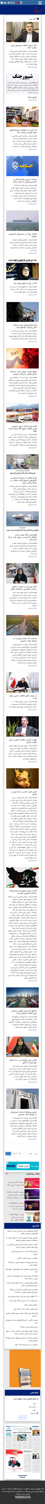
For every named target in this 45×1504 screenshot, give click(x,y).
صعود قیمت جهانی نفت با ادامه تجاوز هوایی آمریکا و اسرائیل (23, 373)
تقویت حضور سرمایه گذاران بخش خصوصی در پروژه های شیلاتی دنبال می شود (22, 1245)
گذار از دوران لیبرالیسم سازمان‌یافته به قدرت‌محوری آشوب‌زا (23, 892)
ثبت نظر (23, 1417)
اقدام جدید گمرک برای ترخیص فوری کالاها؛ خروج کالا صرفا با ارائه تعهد (22, 429)
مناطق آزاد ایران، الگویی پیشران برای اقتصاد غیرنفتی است (24, 1012)
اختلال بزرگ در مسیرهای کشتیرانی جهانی (22, 235)
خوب (34, 1410)
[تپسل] (7, 1163)
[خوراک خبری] (5, 2)
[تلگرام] (7, 2)
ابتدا (36, 1153)
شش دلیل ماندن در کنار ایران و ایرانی (24, 793)
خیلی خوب (32, 1406)
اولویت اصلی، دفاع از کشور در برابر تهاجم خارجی (23, 741)
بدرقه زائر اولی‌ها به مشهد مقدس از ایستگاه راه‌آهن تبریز (23, 1263)
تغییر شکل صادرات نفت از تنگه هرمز (25, 1309)
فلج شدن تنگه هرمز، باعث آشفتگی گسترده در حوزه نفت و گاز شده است (22, 537)
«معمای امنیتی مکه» (31, 1305)
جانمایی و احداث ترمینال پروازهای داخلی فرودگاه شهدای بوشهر (22, 1339)
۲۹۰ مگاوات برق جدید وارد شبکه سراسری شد (23, 1296)
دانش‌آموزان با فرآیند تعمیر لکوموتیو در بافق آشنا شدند (22, 1270)
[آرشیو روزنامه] (2, 2)
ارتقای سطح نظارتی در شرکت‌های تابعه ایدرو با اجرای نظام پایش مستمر (22, 1284)
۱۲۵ (14, 1153)
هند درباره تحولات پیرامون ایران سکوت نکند (24, 46)
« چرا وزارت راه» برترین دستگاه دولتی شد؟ (23, 1300)
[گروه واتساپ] (13, 2)
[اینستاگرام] (10, 2)
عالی (34, 1403)
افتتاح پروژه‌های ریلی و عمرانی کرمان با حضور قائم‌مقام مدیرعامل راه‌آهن (22, 1232)
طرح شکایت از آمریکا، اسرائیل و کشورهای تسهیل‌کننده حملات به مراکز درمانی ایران (23, 480)
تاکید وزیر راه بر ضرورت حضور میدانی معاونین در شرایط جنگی (23, 588)
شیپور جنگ (32, 97)
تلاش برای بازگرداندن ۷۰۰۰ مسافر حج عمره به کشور (23, 1061)
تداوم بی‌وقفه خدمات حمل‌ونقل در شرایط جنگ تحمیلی (23, 1113)
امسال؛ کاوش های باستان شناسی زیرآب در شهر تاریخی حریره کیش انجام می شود (22, 1332)
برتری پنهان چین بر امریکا (29, 1327)
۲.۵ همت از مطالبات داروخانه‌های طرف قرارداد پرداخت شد (23, 131)
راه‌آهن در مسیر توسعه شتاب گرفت (26, 1344)
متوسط (33, 1413)
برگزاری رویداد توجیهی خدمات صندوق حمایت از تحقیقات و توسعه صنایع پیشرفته (22, 1239)
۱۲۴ (20, 1153)
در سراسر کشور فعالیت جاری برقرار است (23, 697)
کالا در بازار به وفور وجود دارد (25, 283)
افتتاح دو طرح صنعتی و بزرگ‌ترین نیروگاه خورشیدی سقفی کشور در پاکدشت (24, 1291)
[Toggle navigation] (40, 2)
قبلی (30, 1153)
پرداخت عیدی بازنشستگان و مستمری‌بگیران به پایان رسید (25, 180)
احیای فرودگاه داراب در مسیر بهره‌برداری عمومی (25, 1252)
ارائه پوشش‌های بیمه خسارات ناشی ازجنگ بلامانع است (25, 326)
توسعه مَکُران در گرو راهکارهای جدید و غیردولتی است (22, 1321)
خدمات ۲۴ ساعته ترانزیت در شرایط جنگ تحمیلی (25, 639)
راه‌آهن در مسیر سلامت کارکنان (27, 1258)
